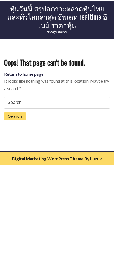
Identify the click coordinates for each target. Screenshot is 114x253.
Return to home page (23, 74)
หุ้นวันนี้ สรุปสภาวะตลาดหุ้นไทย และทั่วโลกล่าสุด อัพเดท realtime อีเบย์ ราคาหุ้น (57, 16)
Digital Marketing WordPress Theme (48, 158)
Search (15, 116)
